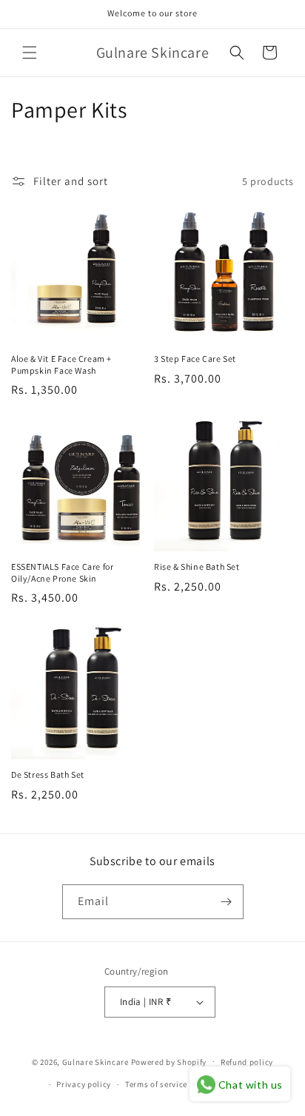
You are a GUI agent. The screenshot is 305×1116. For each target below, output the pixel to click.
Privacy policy (83, 1084)
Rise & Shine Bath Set (197, 566)
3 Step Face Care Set (195, 358)
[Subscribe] (226, 901)
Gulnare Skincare (95, 1061)
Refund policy (247, 1062)
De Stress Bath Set (47, 774)
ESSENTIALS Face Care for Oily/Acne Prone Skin (62, 572)
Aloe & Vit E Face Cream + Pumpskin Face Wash (61, 364)
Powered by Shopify (169, 1061)
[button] (29, 52)
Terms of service (156, 1084)
